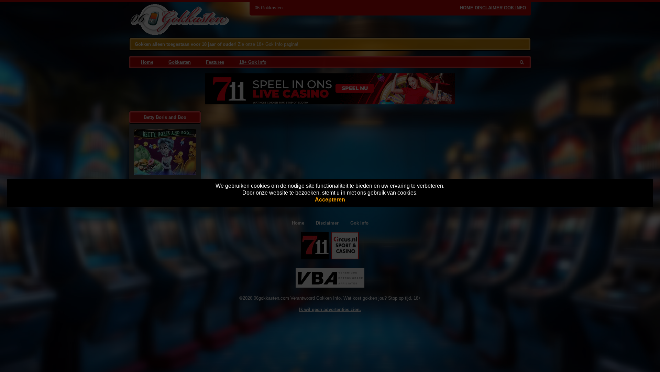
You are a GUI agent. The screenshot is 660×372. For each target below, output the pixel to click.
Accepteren (330, 200)
